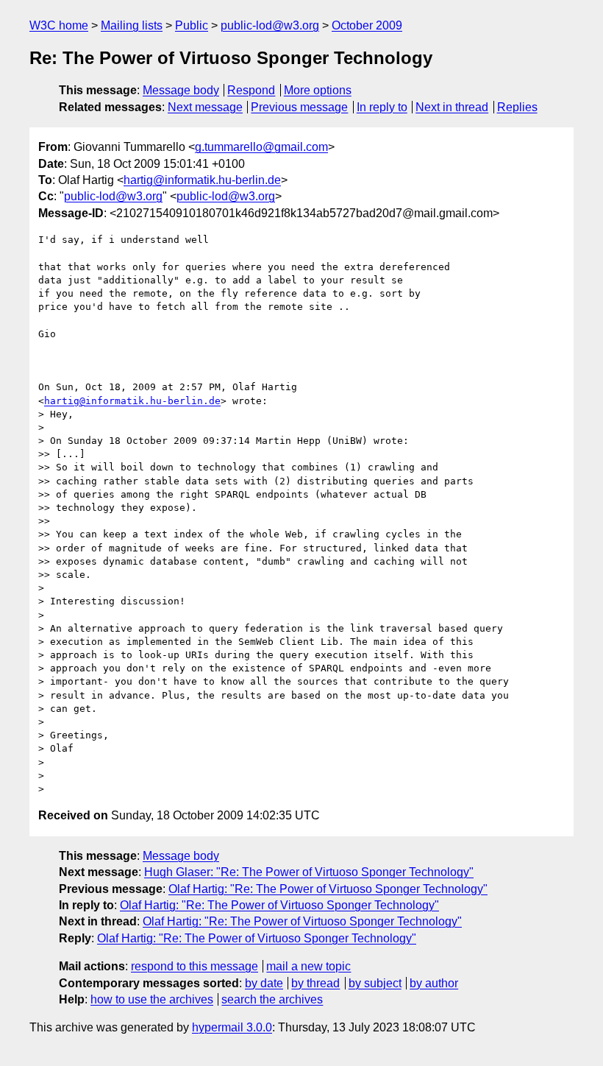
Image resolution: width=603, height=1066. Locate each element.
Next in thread (451, 107)
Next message (205, 107)
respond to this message (194, 966)
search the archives (272, 999)
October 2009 (367, 25)
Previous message (299, 107)
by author (434, 983)
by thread (315, 983)
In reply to (382, 107)
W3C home (58, 25)
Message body (181, 90)
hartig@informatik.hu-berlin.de (202, 180)
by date (264, 983)
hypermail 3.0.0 (232, 1027)
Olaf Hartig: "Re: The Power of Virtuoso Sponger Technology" (328, 889)
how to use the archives (151, 999)
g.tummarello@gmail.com (261, 147)
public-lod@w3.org (270, 25)
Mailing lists (132, 25)
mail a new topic (308, 966)
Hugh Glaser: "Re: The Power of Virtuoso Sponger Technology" (309, 872)
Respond (251, 90)
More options (318, 90)
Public (191, 25)
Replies (517, 107)
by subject (375, 983)
